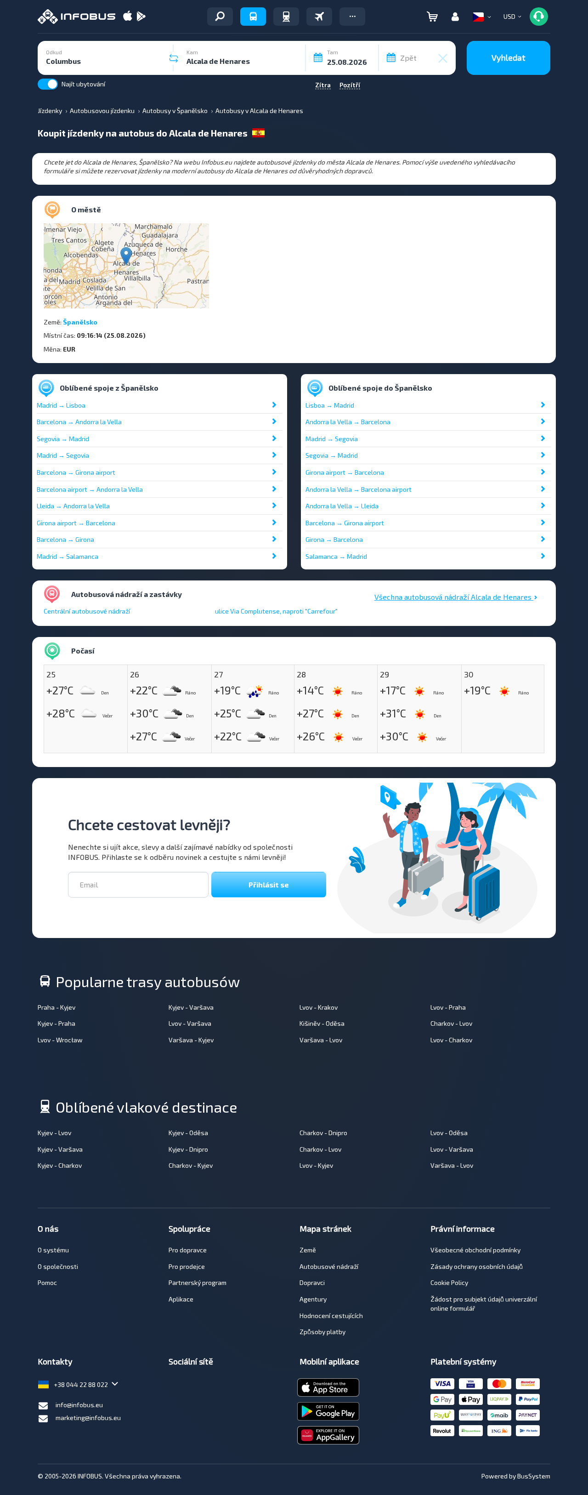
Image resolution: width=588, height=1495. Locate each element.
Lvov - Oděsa (449, 1133)
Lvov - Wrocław (60, 1040)
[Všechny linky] (220, 16)
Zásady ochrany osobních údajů (476, 1266)
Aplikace (181, 1299)
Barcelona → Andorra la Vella (79, 422)
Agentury (313, 1299)
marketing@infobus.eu (88, 1417)
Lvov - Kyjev (316, 1165)
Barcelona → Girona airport (76, 472)
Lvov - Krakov (319, 1007)
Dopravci (312, 1282)
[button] (352, 16)
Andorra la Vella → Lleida (342, 506)
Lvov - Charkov (451, 1040)
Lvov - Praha (448, 1007)
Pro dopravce (188, 1250)
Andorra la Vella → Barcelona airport (358, 489)
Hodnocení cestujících (331, 1315)
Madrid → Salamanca (67, 556)
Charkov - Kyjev (191, 1165)
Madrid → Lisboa (61, 405)
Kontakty (55, 1361)
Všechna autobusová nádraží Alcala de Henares (453, 596)
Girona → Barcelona (334, 539)
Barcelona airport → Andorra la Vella (90, 489)
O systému (53, 1250)
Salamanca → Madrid (336, 556)
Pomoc (47, 1282)
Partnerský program (197, 1282)
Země (308, 1250)
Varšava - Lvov (321, 1040)
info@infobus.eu (79, 1405)
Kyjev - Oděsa (188, 1133)
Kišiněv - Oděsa (322, 1023)
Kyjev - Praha (56, 1023)
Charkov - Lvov (451, 1023)
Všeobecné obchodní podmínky (475, 1250)
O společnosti (58, 1266)
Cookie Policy (449, 1282)
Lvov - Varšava (190, 1023)
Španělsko (80, 322)
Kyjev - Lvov (54, 1133)
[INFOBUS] (76, 16)
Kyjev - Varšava (191, 1007)
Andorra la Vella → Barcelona (347, 422)
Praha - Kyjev (56, 1007)
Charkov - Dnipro (323, 1133)
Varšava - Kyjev (191, 1040)
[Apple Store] (127, 17)
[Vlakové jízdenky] (286, 16)
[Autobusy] (253, 16)
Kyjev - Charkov (60, 1165)
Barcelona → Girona (65, 539)
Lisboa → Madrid (329, 405)
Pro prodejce (187, 1266)
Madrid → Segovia (63, 455)
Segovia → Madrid (63, 439)
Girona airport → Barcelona (76, 523)
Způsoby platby (322, 1332)
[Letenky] (319, 16)
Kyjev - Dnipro (188, 1149)
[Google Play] (141, 17)
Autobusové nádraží (329, 1266)
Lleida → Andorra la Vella (73, 506)
